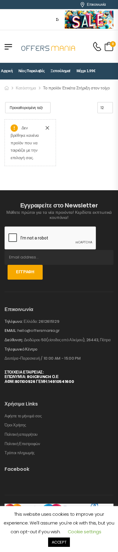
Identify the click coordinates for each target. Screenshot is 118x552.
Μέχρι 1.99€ (86, 71)
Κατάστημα (26, 88)
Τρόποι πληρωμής (19, 453)
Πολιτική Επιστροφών (22, 443)
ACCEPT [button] (59, 542)
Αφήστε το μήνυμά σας (23, 416)
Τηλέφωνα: (14, 321)
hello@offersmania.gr (38, 330)
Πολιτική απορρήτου (21, 434)
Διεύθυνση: (14, 340)
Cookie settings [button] (84, 531)
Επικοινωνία (96, 4)
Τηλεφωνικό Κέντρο (21, 349)
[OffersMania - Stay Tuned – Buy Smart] (48, 46)
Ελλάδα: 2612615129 (41, 321)
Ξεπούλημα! (60, 71)
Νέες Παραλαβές (31, 71)
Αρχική (6, 71)
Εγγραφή (25, 272)
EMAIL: (10, 330)
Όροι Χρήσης (15, 425)
